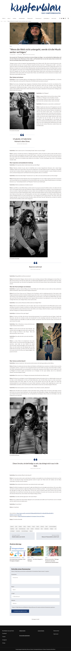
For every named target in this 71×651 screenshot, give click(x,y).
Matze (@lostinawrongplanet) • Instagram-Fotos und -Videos (31, 516)
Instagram (4, 639)
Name (12, 586)
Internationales (22, 18)
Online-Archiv (22, 630)
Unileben (14, 18)
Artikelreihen (46, 18)
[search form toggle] (68, 18)
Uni (55, 528)
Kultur (9, 18)
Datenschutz (56, 630)
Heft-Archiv (53, 18)
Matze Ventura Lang (22, 528)
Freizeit (33, 526)
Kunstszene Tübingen (52, 526)
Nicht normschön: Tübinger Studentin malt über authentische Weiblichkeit (52, 561)
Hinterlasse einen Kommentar (30, 54)
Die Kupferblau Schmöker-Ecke (15, 557)
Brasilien (20, 526)
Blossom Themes (42, 649)
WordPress (53, 649)
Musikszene (37, 528)
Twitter (4, 636)
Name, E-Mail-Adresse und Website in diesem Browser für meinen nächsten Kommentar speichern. (33, 607)
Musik (28, 528)
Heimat (38, 526)
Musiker (32, 528)
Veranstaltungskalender (24, 635)
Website (13, 600)
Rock (41, 528)
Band (16, 526)
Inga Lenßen (13, 54)
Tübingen (51, 528)
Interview (42, 526)
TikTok (3, 643)
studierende (46, 528)
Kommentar (14, 574)
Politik (3, 18)
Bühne (25, 526)
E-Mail (13, 593)
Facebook (4, 633)
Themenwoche (38, 18)
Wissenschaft (30, 18)
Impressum (55, 634)
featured (29, 526)
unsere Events (41, 630)
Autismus (12, 526)
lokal (16, 528)
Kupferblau (12, 528)
